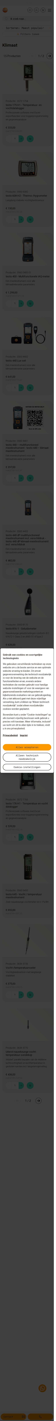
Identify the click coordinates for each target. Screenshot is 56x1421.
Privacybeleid (10, 735)
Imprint (23, 735)
